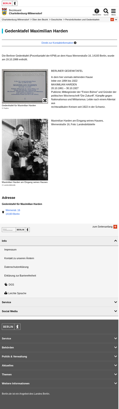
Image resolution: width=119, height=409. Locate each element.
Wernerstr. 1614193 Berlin (13, 212)
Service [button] (6, 302)
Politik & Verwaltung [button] (14, 356)
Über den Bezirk (40, 19)
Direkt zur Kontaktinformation (58, 43)
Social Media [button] (10, 311)
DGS (11, 284)
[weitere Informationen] (4, 11)
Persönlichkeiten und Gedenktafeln (82, 19)
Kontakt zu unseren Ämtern (19, 258)
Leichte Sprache (17, 293)
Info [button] (4, 240)
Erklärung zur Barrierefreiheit (20, 275)
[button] (113, 19)
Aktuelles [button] (7, 365)
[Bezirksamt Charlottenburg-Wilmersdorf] (16, 229)
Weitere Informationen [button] (15, 383)
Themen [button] (7, 374)
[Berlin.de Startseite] (9, 3)
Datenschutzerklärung (16, 267)
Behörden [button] (8, 347)
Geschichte (56, 19)
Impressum (10, 249)
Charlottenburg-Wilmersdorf (15, 19)
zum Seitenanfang (102, 226)
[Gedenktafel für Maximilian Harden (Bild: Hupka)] (25, 86)
